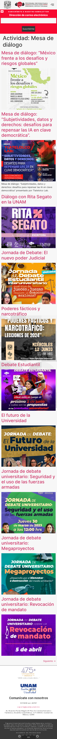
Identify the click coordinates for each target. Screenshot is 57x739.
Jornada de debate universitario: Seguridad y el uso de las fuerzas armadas (28, 479)
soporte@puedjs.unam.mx (28, 707)
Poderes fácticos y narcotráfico (20, 311)
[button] (52, 4)
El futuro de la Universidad (15, 417)
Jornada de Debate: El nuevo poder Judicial (24, 255)
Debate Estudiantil (20, 364)
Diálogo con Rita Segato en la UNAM (26, 199)
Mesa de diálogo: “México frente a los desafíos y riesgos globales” (28, 58)
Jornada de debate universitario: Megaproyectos (21, 543)
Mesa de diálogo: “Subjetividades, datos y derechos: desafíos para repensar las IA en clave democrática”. (26, 124)
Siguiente (49, 661)
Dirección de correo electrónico (28, 15)
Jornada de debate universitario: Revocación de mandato (27, 604)
